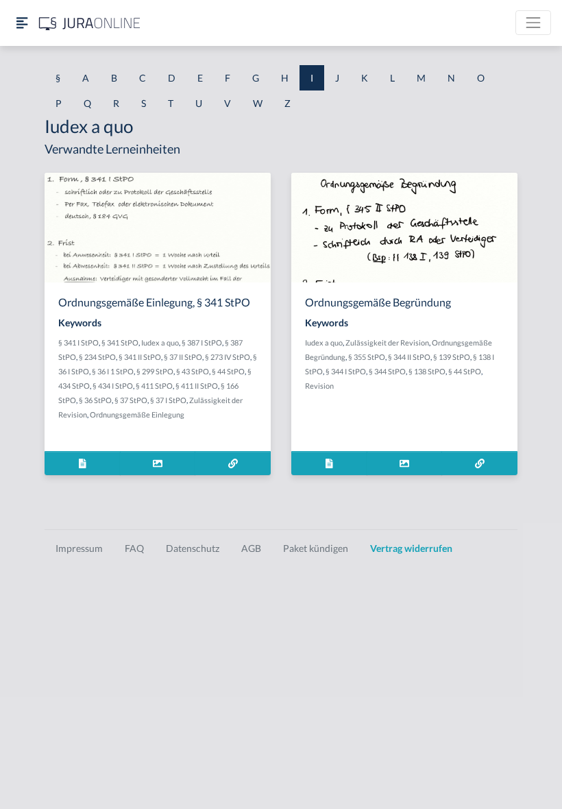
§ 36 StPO (95, 400)
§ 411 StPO (154, 385)
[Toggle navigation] (533, 22)
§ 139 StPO (451, 356)
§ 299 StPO (154, 371)
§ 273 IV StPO (227, 356)
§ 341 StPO (119, 342)
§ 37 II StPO (183, 356)
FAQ (134, 548)
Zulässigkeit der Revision (387, 342)
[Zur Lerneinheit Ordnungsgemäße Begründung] (479, 463)
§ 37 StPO (130, 400)
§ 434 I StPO (113, 385)
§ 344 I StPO (346, 371)
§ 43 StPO (192, 371)
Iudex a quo (160, 342)
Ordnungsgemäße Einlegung (137, 414)
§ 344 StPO (387, 371)
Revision (319, 385)
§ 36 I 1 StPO (113, 371)
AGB (251, 548)
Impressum (79, 548)
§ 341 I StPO (78, 342)
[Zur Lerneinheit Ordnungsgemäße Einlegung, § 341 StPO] (233, 463)
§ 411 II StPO (196, 385)
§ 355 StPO (366, 356)
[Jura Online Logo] (89, 22)
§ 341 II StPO (140, 356)
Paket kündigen (315, 548)
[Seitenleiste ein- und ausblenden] (22, 22)
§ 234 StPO (97, 356)
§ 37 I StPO (168, 400)
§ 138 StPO (426, 371)
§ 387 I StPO (202, 342)
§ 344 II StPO (409, 356)
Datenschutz (192, 548)
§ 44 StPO (228, 371)
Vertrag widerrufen (411, 548)
